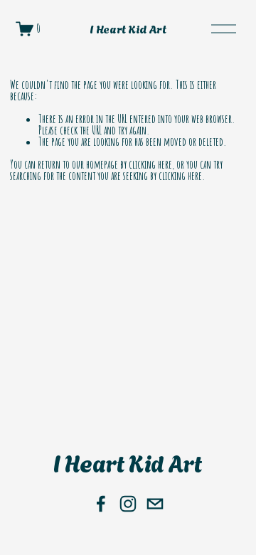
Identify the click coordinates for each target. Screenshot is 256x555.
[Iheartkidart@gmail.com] (155, 503)
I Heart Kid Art (128, 28)
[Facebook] (101, 503)
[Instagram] (128, 503)
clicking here (150, 164)
